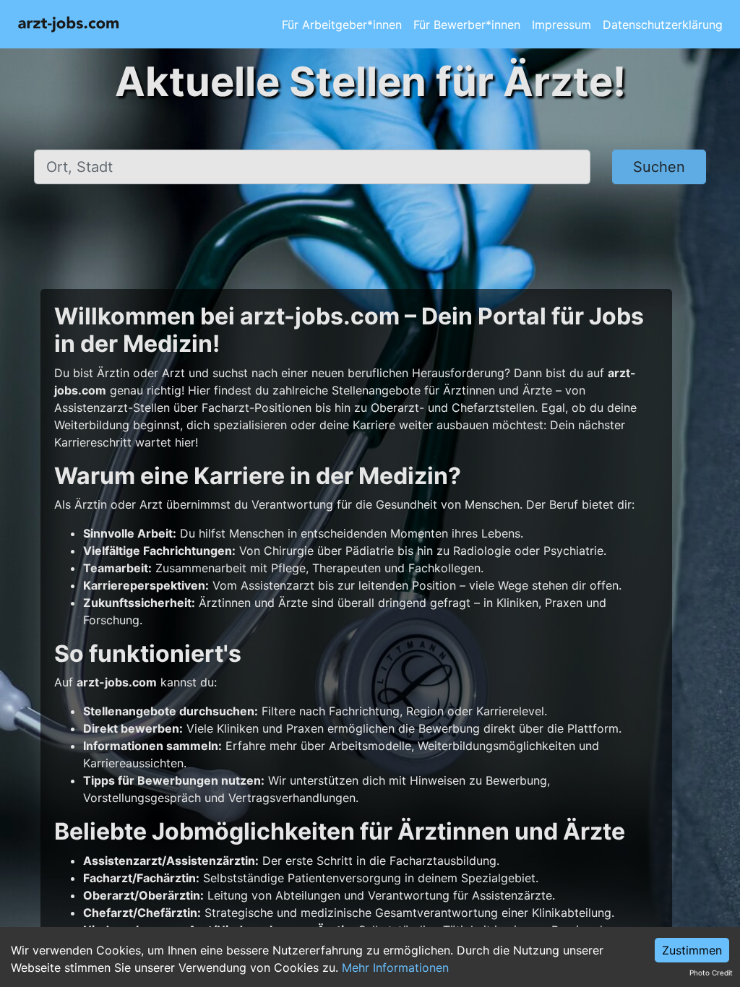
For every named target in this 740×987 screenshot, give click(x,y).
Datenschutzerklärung (663, 24)
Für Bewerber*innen (466, 24)
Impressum (561, 24)
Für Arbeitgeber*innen (342, 24)
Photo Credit (711, 972)
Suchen (659, 167)
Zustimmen (692, 950)
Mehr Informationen (395, 967)
